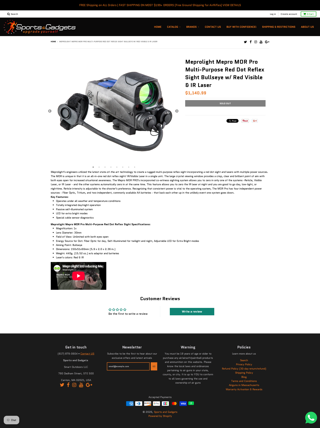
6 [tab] (123, 167)
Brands (191, 27)
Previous (50, 111)
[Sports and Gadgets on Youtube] (261, 42)
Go (154, 366)
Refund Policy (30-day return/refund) (244, 368)
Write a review (192, 311)
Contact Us (213, 27)
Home (157, 27)
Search (244, 360)
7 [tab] (129, 167)
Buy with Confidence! (241, 27)
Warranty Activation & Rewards (244, 389)
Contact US (87, 353)
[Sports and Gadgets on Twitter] (245, 42)
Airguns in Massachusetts (244, 385)
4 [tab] (111, 167)
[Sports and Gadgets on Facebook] (251, 42)
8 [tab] (134, 167)
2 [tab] (99, 167)
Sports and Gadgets (165, 412)
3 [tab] (105, 167)
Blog (244, 377)
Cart (310, 14)
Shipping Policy (244, 373)
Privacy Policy (244, 364)
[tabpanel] (113, 111)
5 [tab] (117, 167)
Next (177, 111)
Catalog (172, 27)
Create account (289, 14)
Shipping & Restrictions (278, 27)
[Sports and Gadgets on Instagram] (255, 42)
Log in (273, 14)
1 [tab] (93, 167)
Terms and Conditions (244, 381)
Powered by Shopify (160, 416)
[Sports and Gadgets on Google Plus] (267, 42)
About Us (307, 27)
